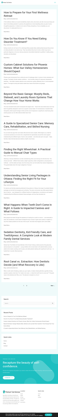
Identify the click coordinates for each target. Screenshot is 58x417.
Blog (5, 18)
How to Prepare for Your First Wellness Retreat (26, 14)
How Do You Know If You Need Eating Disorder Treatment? (25, 40)
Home (5, 341)
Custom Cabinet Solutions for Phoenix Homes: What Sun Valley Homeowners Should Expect (26, 68)
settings (41, 415)
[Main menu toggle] (55, 2)
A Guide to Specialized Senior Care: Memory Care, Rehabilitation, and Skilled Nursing (29, 125)
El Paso (21, 397)
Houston (22, 400)
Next (53, 285)
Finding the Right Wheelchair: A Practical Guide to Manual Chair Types (27, 151)
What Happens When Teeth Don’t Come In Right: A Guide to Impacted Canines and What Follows (28, 208)
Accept (48, 414)
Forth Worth (22, 398)
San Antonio (22, 402)
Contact (5, 346)
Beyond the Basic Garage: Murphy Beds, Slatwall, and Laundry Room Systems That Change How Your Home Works (28, 97)
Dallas (21, 395)
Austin (21, 393)
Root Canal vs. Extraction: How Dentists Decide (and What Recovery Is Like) (26, 263)
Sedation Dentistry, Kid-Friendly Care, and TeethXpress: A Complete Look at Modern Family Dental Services (28, 235)
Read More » (7, 31)
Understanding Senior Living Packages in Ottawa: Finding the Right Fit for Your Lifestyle (27, 179)
